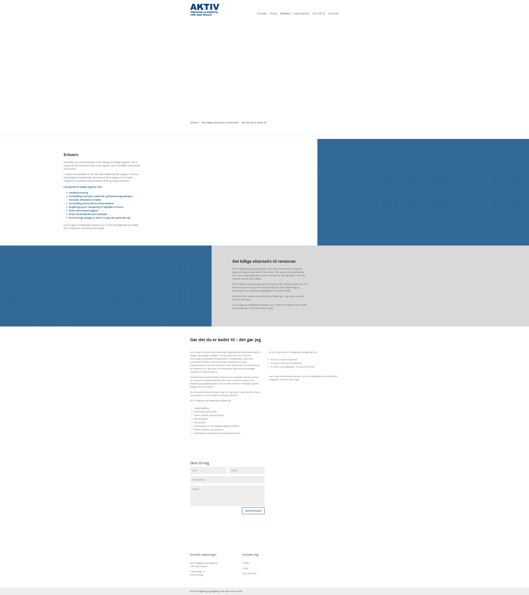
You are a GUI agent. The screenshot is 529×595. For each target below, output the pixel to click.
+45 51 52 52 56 (257, 563)
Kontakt (335, 10)
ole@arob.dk (254, 568)
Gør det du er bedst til (253, 123)
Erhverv (295, 10)
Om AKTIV (322, 10)
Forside (275, 10)
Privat (285, 10)
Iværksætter (308, 10)
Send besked (253, 511)
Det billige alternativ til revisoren (220, 123)
